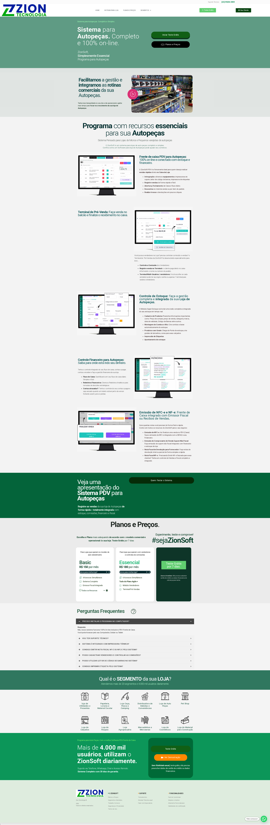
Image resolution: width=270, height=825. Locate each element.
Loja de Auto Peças (165, 704)
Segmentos (145, 10)
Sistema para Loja (111, 10)
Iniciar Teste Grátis (170, 35)
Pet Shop (185, 703)
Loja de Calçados (85, 728)
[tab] (135, 621)
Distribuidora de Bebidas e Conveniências (145, 705)
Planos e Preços (129, 10)
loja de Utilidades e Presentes (84, 705)
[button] (207, 10)
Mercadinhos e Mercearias (145, 728)
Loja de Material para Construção (185, 728)
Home (97, 10)
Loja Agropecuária (125, 728)
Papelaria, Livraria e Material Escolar (105, 705)
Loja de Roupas (104, 728)
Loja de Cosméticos (165, 728)
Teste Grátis (170, 749)
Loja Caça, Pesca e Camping (125, 705)
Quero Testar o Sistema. (161, 480)
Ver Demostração (172, 757)
